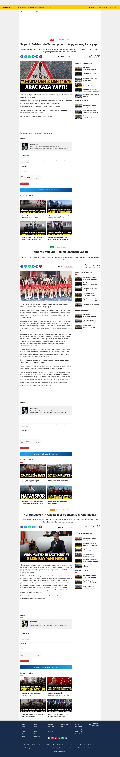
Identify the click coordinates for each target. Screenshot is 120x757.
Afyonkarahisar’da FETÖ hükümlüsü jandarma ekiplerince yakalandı (33, 238)
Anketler (77, 724)
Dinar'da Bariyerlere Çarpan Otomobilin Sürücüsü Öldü (30, 216)
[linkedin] (36, 56)
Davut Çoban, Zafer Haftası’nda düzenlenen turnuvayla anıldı (58, 481)
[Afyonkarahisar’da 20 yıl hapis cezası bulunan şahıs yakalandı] (59, 228)
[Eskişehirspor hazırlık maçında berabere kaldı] (59, 492)
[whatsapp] (29, 56)
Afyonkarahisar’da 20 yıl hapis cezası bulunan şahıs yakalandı (58, 238)
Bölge (35, 724)
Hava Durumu (78, 726)
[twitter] (25, 56)
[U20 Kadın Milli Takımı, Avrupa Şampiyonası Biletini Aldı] (33, 471)
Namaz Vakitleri (79, 734)
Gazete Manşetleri (79, 729)
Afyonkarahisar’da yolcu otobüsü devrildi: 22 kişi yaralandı (58, 216)
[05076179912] (62, 738)
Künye (63, 744)
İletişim (68, 744)
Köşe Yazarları (51, 729)
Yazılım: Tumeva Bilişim (59, 751)
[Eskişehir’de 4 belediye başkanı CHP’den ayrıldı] (33, 684)
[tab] (25, 156)
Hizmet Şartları (57, 744)
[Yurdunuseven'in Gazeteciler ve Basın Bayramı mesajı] (46, 546)
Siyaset (23, 734)
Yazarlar (113, 7)
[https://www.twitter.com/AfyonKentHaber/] (49, 738)
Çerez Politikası (75, 744)
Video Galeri (93, 7)
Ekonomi (24, 729)
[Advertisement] (60, 25)
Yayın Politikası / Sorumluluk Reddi (43, 744)
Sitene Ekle (30, 744)
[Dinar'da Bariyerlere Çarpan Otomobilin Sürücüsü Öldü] (33, 206)
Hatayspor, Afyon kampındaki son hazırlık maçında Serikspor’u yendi (32, 502)
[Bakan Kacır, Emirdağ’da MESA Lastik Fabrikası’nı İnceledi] (59, 705)
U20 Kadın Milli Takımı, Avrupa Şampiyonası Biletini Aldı (31, 481)
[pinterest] (40, 56)
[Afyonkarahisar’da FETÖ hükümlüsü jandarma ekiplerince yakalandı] (33, 228)
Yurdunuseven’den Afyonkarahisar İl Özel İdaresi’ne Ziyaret (33, 715)
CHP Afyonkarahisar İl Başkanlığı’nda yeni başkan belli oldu (58, 694)
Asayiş (30, 11)
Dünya (23, 726)
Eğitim (35, 726)
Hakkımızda (91, 744)
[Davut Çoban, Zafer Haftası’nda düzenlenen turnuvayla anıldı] (59, 471)
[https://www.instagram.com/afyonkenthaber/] (52, 738)
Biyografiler (50, 731)
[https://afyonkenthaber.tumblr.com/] (59, 738)
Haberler (25, 11)
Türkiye (23, 736)
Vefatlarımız (37, 736)
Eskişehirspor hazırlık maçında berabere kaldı (57, 502)
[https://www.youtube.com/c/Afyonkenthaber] (56, 738)
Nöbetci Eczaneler (79, 731)
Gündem (36, 729)
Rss (25, 744)
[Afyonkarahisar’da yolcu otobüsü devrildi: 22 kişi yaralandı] (59, 206)
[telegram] (33, 56)
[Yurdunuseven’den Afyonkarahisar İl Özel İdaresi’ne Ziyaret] (33, 705)
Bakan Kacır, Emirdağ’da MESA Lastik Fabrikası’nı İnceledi (58, 715)
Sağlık (23, 731)
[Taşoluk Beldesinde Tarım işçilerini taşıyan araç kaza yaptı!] (46, 76)
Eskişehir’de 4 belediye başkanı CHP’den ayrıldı (31, 694)
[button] (16, 7)
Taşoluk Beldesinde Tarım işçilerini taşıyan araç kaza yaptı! (47, 11)
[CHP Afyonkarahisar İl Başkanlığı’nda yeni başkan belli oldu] (59, 684)
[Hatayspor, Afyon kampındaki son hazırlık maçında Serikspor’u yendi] (33, 492)
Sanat (35, 731)
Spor (35, 734)
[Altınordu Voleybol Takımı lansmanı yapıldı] (46, 286)
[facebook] (21, 56)
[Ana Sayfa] (21, 11)
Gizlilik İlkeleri (83, 744)
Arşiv (62, 726)
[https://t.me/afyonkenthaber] (66, 738)
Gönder (24, 183)
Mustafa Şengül (34, 144)
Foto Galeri (104, 7)
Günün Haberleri (65, 724)
